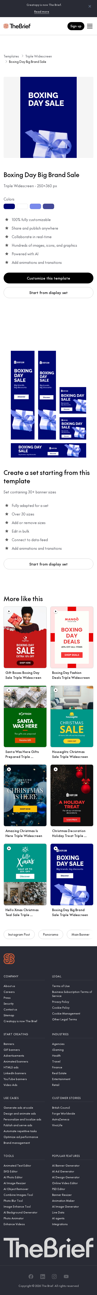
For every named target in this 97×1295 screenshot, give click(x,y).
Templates (11, 56)
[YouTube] (66, 1276)
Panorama (50, 934)
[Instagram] (54, 1276)
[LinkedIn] (42, 1276)
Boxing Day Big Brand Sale (27, 61)
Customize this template (48, 278)
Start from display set (48, 292)
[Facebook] (31, 1276)
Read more (41, 11)
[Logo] (9, 959)
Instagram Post (19, 934)
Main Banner (81, 934)
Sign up (75, 26)
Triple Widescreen (38, 56)
